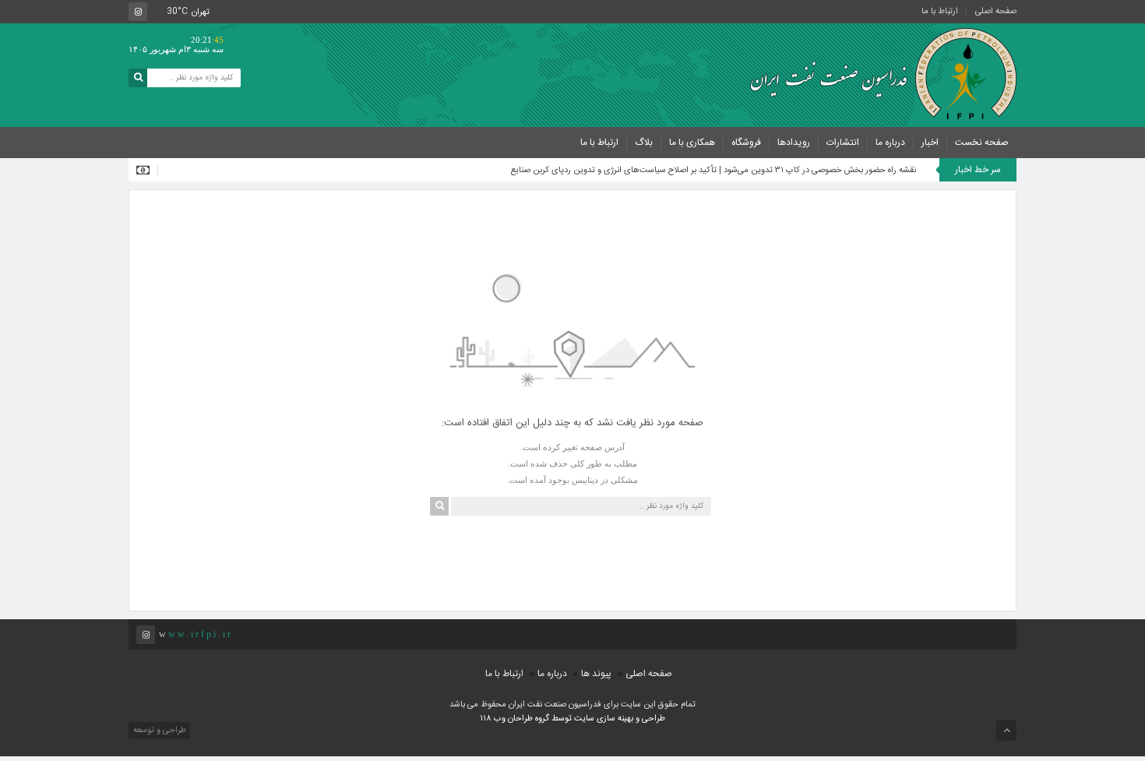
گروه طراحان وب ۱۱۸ (515, 719)
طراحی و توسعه (158, 731)
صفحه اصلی (995, 12)
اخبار (930, 142)
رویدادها (793, 142)
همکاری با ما (692, 142)
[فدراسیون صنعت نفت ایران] (876, 74)
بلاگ (644, 142)
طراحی (652, 719)
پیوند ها (596, 674)
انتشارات (842, 142)
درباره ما (890, 142)
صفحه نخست (982, 142)
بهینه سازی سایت (604, 719)
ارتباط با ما (939, 12)
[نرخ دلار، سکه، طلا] (147, 170)
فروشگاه (746, 142)
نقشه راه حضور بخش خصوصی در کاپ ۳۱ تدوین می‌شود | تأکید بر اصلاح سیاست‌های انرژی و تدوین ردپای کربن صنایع (713, 171)
